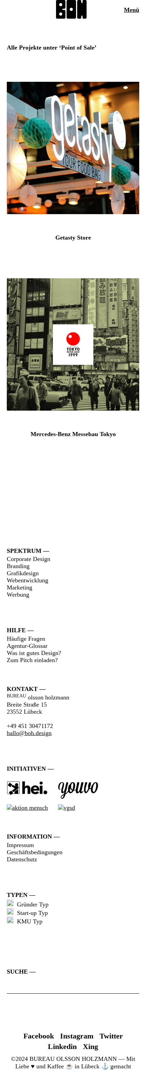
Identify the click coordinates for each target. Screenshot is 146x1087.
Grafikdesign (23, 573)
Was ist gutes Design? (34, 653)
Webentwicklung (27, 580)
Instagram (76, 1036)
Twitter (111, 1036)
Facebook (38, 1036)
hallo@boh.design (29, 733)
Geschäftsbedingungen (34, 852)
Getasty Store (73, 237)
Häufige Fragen (26, 638)
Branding (18, 566)
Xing (90, 1046)
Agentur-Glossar (27, 645)
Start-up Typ (31, 913)
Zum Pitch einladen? (32, 660)
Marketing (19, 587)
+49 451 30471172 (30, 726)
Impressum (20, 845)
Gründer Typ (31, 904)
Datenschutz (22, 859)
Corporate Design (28, 559)
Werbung (18, 594)
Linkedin (62, 1046)
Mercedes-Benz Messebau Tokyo (73, 434)
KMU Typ (28, 921)
